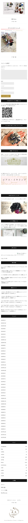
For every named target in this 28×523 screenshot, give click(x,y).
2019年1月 (3, 395)
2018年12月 (3, 398)
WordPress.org (4, 492)
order (2, 467)
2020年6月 (3, 351)
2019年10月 (3, 370)
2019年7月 (3, 378)
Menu (14, 19)
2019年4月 (3, 387)
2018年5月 (3, 417)
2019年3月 (3, 390)
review (2, 473)
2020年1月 (3, 362)
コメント (3, 69)
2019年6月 (3, 381)
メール (2, 86)
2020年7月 (3, 348)
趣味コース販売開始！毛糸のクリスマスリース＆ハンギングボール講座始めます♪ (14, 278)
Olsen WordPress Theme (10, 520)
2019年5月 (3, 384)
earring (2, 459)
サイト (2, 90)
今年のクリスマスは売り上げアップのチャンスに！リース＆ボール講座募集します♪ (14, 282)
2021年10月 (3, 325)
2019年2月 (3, 392)
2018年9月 (3, 406)
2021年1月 (3, 337)
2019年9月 (3, 373)
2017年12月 (3, 431)
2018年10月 (3, 403)
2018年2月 (3, 426)
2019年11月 (3, 367)
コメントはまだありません (18, 30)
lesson (2, 462)
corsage (2, 457)
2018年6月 (3, 415)
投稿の (3, 487)
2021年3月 (3, 331)
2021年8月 (3, 328)
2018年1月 (3, 429)
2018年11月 (3, 401)
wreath (2, 475)
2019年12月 (3, 364)
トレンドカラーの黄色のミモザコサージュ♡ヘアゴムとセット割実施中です (14, 267)
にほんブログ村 (4, 258)
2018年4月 (3, 420)
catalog (2, 451)
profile (2, 470)
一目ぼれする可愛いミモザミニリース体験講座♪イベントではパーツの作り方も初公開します (13, 271)
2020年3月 (3, 356)
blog (2, 449)
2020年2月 (3, 359)
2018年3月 (3, 423)
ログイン (3, 484)
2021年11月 (3, 323)
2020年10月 (3, 342)
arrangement (3, 446)
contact (2, 454)
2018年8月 (3, 409)
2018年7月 (3, 412)
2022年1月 (3, 320)
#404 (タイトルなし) (11, 500)
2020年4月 (3, 353)
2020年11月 (3, 339)
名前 (2, 81)
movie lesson (3, 465)
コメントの (4, 490)
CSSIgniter (21, 520)
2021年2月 (3, 334)
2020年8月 (3, 345)
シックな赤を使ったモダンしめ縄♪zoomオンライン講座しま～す (14, 274)
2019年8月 (3, 376)
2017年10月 (3, 437)
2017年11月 (3, 434)
